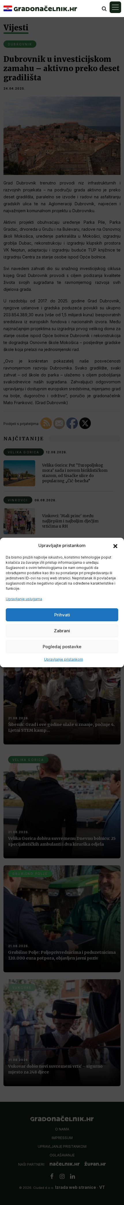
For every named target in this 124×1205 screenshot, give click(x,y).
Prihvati (62, 615)
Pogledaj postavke (62, 646)
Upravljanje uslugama (24, 599)
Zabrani (62, 630)
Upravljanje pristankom (63, 659)
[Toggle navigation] (115, 7)
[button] (115, 545)
